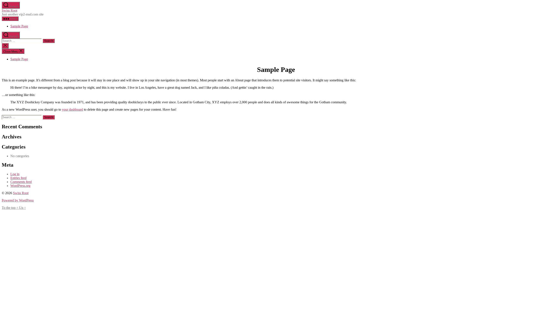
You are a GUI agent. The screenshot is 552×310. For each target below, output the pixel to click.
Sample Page (19, 26)
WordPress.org (20, 186)
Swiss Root (9, 10)
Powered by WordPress (18, 200)
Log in (14, 174)
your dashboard (72, 109)
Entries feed (18, 178)
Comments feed (21, 182)
